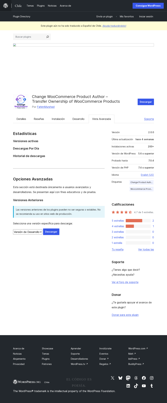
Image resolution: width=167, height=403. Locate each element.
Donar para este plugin (125, 314)
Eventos (103, 353)
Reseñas (39, 119)
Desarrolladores (79, 358)
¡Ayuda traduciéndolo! (114, 25)
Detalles (21, 119)
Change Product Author (141, 182)
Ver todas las (146, 249)
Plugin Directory (21, 16)
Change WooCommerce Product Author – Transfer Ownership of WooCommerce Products (76, 99)
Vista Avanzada (101, 119)
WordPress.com (138, 348)
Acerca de (18, 348)
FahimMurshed (46, 106)
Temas (45, 353)
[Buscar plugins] (47, 37)
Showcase (47, 348)
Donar (104, 358)
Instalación (58, 119)
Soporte (149, 119)
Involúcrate (105, 348)
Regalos (105, 364)
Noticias (17, 353)
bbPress (134, 358)
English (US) (147, 174)
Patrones (47, 364)
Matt (132, 353)
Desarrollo (78, 119)
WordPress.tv (79, 364)
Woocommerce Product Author (142, 189)
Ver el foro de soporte (125, 282)
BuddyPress (136, 364)
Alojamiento (19, 358)
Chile (46, 382)
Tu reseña (117, 249)
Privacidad (18, 364)
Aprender (76, 348)
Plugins (46, 358)
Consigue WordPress (148, 5)
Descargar (146, 101)
